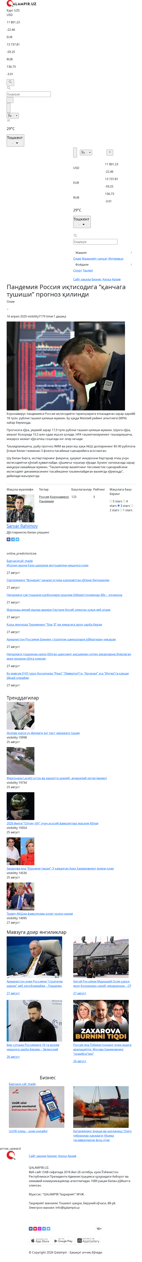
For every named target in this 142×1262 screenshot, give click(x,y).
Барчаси (20, 561)
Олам (77, 259)
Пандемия (46, 501)
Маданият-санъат (95, 259)
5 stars (117, 501)
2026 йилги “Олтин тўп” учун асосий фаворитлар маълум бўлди (52, 823)
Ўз (10, 116)
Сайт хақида (82, 279)
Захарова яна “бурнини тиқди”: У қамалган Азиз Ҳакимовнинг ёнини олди (60, 868)
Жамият (81, 253)
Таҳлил (88, 270)
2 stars (114, 510)
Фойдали (82, 264)
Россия (44, 497)
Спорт (77, 270)
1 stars (127, 510)
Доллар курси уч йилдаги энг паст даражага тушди (43, 733)
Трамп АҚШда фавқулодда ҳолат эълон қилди (40, 914)
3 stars (125, 506)
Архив (116, 279)
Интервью (115, 259)
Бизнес (97, 279)
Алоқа (106, 279)
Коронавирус (59, 497)
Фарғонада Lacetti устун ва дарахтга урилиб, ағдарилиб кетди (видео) (57, 778)
